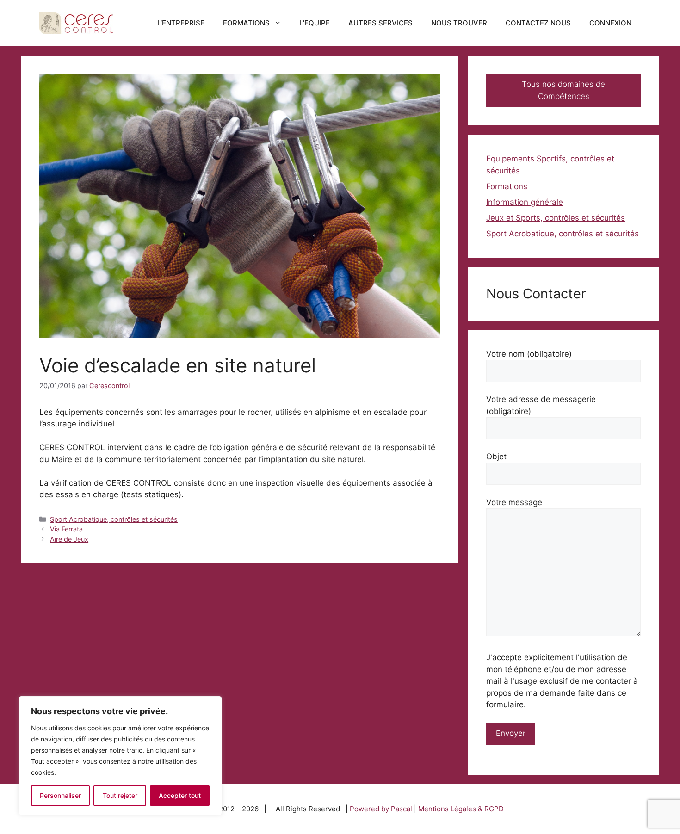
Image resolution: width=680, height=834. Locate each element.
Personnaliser (60, 795)
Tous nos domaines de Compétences (563, 90)
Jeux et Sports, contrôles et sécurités (555, 217)
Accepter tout (180, 795)
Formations (246, 23)
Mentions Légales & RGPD (461, 808)
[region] (120, 755)
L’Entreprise (180, 23)
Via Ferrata (66, 529)
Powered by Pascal (381, 808)
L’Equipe (315, 23)
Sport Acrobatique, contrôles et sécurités (114, 519)
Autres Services (380, 23)
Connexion (610, 23)
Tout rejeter (120, 795)
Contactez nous (538, 23)
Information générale (524, 202)
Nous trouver (459, 23)
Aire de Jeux (69, 539)
